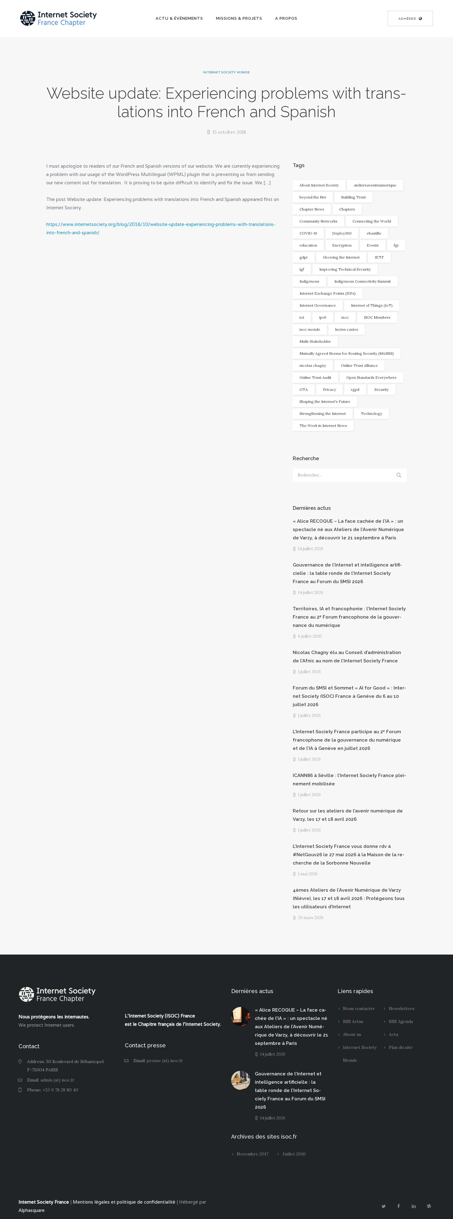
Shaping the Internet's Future (325, 401)
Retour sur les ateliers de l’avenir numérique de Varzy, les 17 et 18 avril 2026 (348, 815)
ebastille (374, 233)
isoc (345, 317)
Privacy (329, 389)
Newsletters (401, 1008)
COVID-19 (308, 233)
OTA (304, 389)
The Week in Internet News (323, 425)
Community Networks (318, 221)
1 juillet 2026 (309, 671)
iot (302, 317)
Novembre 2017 (252, 1154)
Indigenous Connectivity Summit (362, 281)
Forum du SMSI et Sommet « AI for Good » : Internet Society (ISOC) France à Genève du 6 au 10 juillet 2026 (349, 696)
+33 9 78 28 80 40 (60, 1090)
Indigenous (309, 281)
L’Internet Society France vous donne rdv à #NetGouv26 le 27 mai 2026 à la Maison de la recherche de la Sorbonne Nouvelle (348, 855)
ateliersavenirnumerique (375, 185)
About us (352, 1034)
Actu (393, 1034)
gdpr (304, 257)
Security (381, 389)
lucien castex (346, 329)
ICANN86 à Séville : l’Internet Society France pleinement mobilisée (349, 780)
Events (373, 245)
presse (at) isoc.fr (165, 1060)
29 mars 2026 (311, 917)
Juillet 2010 (294, 1154)
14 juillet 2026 (310, 548)
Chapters (347, 209)
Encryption (342, 245)
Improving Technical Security (345, 269)
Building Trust (353, 197)
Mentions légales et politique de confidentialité (124, 1202)
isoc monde (310, 329)
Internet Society (202, 1024)
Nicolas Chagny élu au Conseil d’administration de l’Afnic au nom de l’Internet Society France (347, 657)
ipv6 (322, 317)
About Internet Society (319, 185)
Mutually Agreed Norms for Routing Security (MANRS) (347, 353)
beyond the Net (313, 197)
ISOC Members (377, 317)
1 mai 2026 (308, 874)
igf (302, 269)
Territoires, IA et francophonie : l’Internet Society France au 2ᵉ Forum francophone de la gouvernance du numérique (349, 617)
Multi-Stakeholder (315, 341)
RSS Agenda (401, 1021)
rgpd (355, 389)
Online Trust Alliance (359, 365)
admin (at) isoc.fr (57, 1080)
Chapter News (312, 209)
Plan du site (401, 1047)
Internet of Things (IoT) (372, 305)
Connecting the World (372, 221)
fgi (396, 245)
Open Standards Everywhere (371, 377)
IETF (379, 257)
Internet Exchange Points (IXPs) (328, 293)
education (308, 245)
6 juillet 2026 (310, 636)
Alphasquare (31, 1210)
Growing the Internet (341, 257)
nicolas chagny (313, 365)
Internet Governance (318, 305)
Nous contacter (359, 1008)
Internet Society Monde (226, 72)
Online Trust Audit (315, 377)
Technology (371, 413)
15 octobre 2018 (229, 132)
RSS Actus (353, 1021)
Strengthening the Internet (323, 413)
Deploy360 (342, 233)
